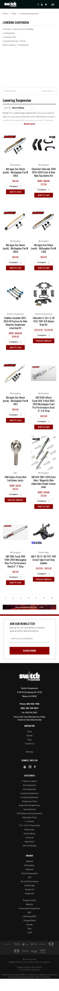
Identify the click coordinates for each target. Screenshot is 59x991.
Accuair (29, 924)
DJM (30, 932)
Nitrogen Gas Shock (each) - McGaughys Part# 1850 (15, 172)
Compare (14, 186)
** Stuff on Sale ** (29, 781)
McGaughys (29, 865)
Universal (29, 837)
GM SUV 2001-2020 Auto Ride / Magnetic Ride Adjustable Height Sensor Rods (43, 482)
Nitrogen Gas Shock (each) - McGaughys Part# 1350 (43, 248)
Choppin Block (29, 920)
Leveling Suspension (29, 797)
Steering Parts (29, 809)
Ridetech (29, 869)
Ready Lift (29, 889)
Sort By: (7, 108)
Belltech (29, 861)
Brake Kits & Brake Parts (29, 805)
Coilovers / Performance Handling (18, 29)
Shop (29, 731)
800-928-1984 (33, 704)
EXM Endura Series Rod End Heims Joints (15, 478)
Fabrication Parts (29, 817)
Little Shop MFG (29, 916)
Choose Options (43, 341)
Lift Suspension (29, 789)
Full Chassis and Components (29, 813)
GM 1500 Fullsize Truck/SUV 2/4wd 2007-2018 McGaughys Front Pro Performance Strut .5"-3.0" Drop (43, 404)
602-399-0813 (32, 708)
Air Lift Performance (29, 881)
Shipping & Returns (16, 962)
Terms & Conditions (42, 962)
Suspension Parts (29, 801)
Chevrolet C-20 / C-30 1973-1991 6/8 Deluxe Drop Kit (43, 321)
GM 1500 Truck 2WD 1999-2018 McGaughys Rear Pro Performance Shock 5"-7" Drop (15, 561)
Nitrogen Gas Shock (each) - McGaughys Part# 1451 (15, 401)
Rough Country (29, 900)
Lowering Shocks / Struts (14, 41)
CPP (29, 877)
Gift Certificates (29, 846)
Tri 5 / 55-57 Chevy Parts (29, 825)
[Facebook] (35, 767)
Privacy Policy (29, 962)
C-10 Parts (29, 821)
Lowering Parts (9, 37)
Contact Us (29, 744)
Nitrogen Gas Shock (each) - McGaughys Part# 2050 (15, 248)
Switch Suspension (29, 873)
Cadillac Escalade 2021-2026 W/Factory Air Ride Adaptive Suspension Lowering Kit (15, 323)
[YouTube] (25, 767)
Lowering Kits (9, 33)
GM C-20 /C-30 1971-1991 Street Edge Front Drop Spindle (43, 560)
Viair (29, 928)
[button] (29, 91)
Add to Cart (15, 192)
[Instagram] (30, 767)
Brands (29, 735)
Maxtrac (29, 904)
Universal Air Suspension (29, 908)
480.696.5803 (31, 712)
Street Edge (29, 885)
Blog (29, 739)
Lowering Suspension (29, 793)
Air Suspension (29, 785)
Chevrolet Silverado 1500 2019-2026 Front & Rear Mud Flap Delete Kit (44, 172)
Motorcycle (29, 829)
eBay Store (29, 842)
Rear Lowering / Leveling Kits (16, 45)
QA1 (29, 912)
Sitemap (29, 752)
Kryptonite (29, 893)
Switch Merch (29, 833)
